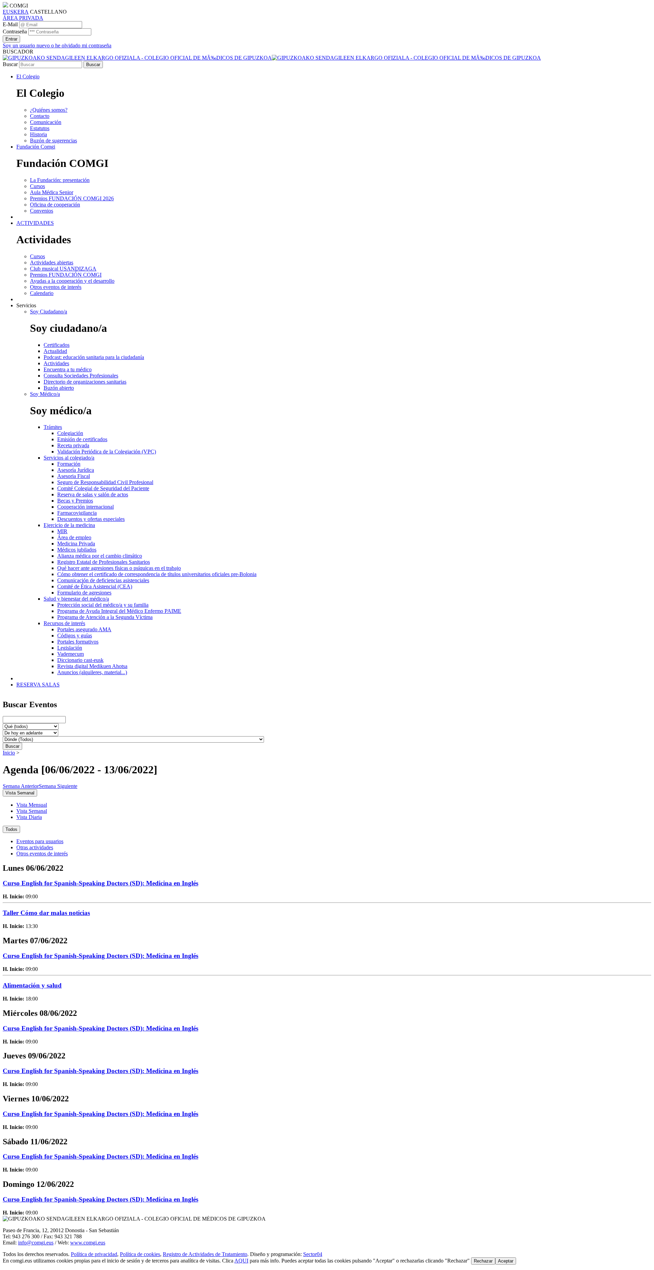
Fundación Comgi (35, 147)
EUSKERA (16, 12)
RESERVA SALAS (38, 684)
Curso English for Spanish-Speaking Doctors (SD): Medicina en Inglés (100, 883)
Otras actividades (34, 847)
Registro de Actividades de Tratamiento (205, 1254)
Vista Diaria (29, 817)
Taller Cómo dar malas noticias (46, 912)
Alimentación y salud (32, 985)
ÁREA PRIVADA (23, 18)
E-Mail (10, 24)
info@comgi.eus (35, 1242)
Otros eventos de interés (42, 853)
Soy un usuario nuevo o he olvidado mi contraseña (57, 45)
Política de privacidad (94, 1254)
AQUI (241, 1261)
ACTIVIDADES (35, 223)
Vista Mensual (31, 805)
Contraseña (15, 31)
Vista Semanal (31, 811)
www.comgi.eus (87, 1242)
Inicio (9, 753)
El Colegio (28, 76)
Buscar (10, 64)
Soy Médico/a (45, 394)
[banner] (272, 58)
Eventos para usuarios (39, 841)
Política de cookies (140, 1254)
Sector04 (312, 1254)
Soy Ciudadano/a (48, 311)
